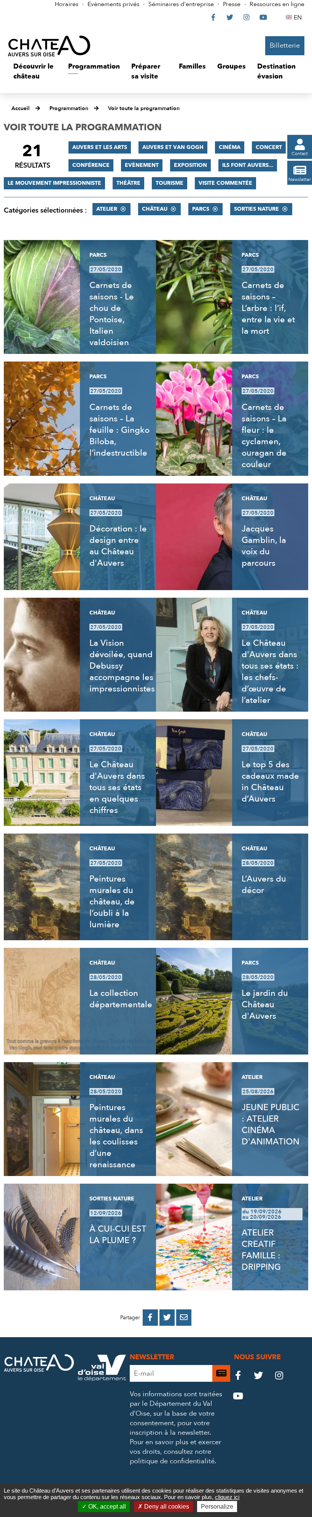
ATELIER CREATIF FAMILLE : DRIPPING (261, 1250)
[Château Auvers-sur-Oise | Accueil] (49, 46)
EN (298, 17)
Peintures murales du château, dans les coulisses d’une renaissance (116, 1136)
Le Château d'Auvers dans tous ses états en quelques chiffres (117, 787)
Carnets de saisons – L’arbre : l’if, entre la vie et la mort (268, 308)
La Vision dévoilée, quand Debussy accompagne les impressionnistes (122, 665)
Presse (231, 4)
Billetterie (285, 45)
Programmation (68, 108)
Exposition (190, 165)
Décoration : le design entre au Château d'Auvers (118, 546)
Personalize (217, 1506)
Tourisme (169, 183)
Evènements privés (113, 4)
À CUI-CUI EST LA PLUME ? (117, 1234)
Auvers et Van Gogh (173, 147)
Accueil (20, 108)
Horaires (66, 4)
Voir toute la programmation (144, 108)
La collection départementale (120, 998)
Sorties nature (256, 209)
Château (154, 209)
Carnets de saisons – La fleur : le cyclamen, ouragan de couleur (264, 436)
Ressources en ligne (277, 4)
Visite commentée (225, 183)
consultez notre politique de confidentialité (172, 1456)
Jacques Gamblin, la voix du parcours (264, 546)
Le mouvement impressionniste (54, 183)
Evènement (142, 165)
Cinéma (229, 147)
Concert (269, 147)
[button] (35, 71)
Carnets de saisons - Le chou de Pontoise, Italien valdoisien (111, 314)
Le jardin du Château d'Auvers (265, 1004)
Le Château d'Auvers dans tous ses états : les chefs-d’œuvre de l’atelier (270, 671)
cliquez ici (227, 1497)
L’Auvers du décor (264, 884)
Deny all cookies (166, 1506)
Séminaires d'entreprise (181, 4)
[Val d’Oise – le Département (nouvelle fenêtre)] (102, 1379)
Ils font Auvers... (247, 165)
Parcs (200, 209)
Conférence (91, 165)
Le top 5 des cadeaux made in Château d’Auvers (270, 782)
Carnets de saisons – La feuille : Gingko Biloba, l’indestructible (119, 430)
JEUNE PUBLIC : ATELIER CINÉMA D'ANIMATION (270, 1124)
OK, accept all (106, 1506)
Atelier (106, 209)
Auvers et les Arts (99, 147)
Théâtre (128, 183)
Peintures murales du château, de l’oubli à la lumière (112, 901)
